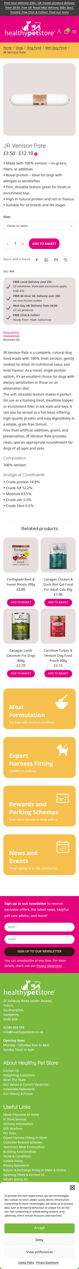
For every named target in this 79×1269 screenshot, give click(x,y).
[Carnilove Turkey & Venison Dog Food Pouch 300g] (58, 626)
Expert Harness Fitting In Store (25, 1138)
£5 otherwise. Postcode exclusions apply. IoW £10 (40, 286)
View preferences (39, 1252)
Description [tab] (11, 333)
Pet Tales (9, 1133)
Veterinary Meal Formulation (24, 1147)
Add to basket (44, 244)
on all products (35, 308)
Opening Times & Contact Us (23, 1175)
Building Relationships (19, 1152)
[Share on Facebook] (37, 260)
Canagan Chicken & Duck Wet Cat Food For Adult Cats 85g (58, 585)
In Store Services (14, 1119)
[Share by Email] (56, 260)
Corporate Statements (19, 1089)
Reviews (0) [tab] (11, 340)
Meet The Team (14, 1080)
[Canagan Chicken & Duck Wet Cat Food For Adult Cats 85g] (58, 555)
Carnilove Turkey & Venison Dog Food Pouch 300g (58, 656)
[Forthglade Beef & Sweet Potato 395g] (20, 555)
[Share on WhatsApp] (46, 260)
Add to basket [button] (21, 602)
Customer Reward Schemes (22, 1142)
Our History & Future (18, 1094)
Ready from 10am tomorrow (32, 317)
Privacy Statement (47, 1263)
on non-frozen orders (36, 298)
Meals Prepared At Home (21, 1115)
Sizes (7, 217)
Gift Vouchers (12, 1129)
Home (7, 48)
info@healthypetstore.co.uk (23, 1032)
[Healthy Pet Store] (30, 28)
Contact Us (11, 1071)
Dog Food (34, 48)
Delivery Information (18, 1124)
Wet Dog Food (56, 48)
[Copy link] (66, 260)
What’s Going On (15, 1179)
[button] (72, 1187)
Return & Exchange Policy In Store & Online (34, 1170)
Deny (39, 1240)
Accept (39, 1228)
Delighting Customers (18, 1075)
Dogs (19, 48)
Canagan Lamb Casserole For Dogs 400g (21, 656)
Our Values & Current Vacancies (25, 1084)
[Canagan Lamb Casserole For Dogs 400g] (20, 626)
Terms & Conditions (17, 1156)
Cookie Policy (26, 1263)
